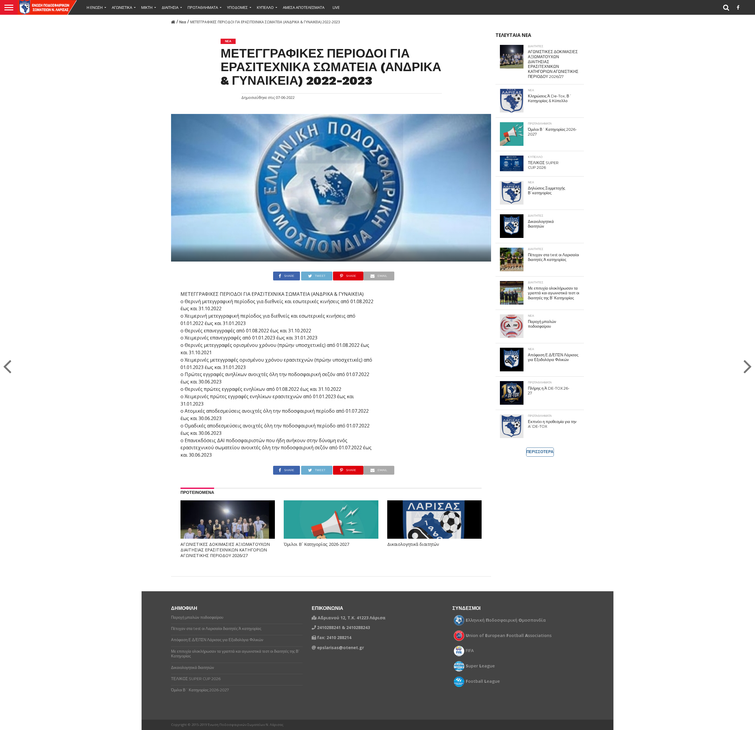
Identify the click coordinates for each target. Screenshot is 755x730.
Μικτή (146, 7)
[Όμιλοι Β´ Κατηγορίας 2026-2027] (331, 528)
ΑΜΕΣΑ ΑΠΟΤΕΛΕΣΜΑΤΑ (303, 7)
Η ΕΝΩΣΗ (95, 7)
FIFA (470, 650)
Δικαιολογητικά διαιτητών (413, 544)
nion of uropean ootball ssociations (509, 635)
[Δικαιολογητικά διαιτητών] (434, 528)
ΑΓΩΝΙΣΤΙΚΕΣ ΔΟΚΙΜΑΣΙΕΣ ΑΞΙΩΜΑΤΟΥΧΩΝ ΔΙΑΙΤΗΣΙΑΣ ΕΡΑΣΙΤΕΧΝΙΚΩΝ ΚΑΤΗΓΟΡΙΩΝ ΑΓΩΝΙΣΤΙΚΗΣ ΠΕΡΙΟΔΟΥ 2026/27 (225, 550)
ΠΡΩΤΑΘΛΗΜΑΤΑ (203, 7)
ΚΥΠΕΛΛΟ (265, 7)
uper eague (480, 666)
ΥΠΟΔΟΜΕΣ (237, 7)
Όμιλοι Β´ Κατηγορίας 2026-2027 (316, 544)
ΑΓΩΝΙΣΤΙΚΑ (122, 7)
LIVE (336, 7)
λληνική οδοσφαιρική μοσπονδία (506, 620)
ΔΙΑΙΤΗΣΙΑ (170, 7)
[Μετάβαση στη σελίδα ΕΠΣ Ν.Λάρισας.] (173, 21)
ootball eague (483, 681)
